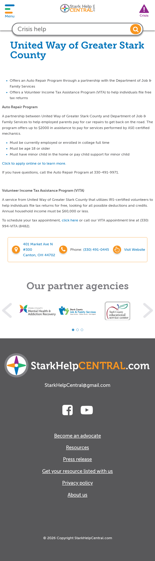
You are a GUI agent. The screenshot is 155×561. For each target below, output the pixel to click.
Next (148, 310)
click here (70, 220)
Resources (77, 447)
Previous (7, 310)
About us (77, 495)
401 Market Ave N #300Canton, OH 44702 (39, 249)
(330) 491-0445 (96, 250)
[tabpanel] (38, 310)
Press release (77, 459)
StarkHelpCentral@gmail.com (77, 385)
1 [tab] (73, 329)
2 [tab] (77, 329)
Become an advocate (77, 436)
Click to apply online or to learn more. (34, 163)
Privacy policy (77, 483)
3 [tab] (82, 329)
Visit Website (134, 250)
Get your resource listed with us (77, 471)
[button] (135, 29)
